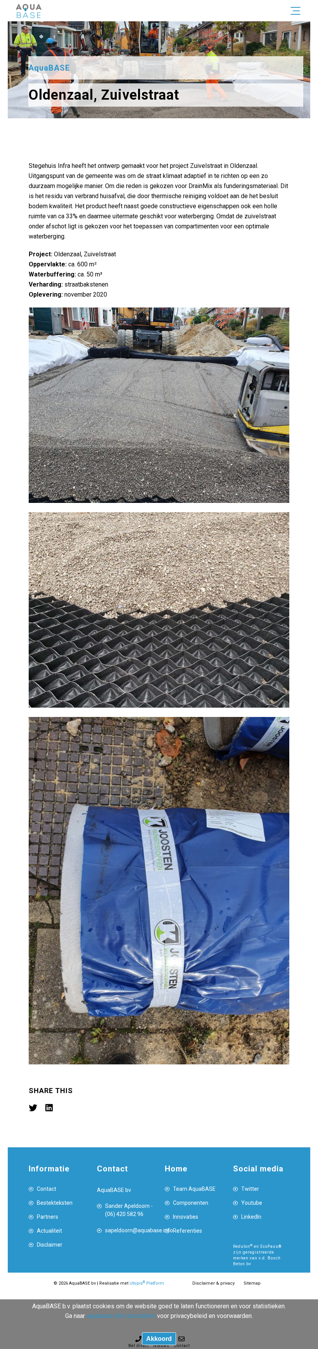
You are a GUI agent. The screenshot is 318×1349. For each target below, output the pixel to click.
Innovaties (185, 1217)
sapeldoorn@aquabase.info (129, 1230)
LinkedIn (251, 1217)
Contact (46, 1189)
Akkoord (159, 1338)
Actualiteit (49, 1231)
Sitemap (252, 1283)
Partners (47, 1217)
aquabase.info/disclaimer (121, 1316)
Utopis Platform (147, 1283)
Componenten (190, 1203)
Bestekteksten (55, 1203)
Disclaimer (49, 1245)
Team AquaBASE (194, 1189)
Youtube (251, 1203)
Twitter (250, 1189)
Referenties (187, 1231)
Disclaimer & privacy (213, 1283)
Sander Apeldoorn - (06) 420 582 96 (129, 1210)
